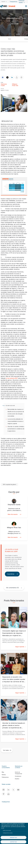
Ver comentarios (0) (12, 587)
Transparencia (13, 1)
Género (24, 18)
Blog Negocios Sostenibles (13, 18)
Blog (3, 772)
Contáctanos (18, 776)
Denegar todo (13, 837)
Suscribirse (10, 574)
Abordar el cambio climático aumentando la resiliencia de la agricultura (16, 429)
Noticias (4, 774)
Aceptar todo (13, 841)
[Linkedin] (8, 789)
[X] (13, 789)
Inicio (3, 18)
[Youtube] (18, 789)
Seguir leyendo (19, 646)
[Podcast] (3, 794)
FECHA (2, 88)
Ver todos (6, 750)
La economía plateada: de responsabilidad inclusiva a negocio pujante (15, 421)
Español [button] (3, 1)
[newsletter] (8, 794)
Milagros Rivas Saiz (15, 84)
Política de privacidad (7, 830)
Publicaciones (5, 777)
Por (2, 82)
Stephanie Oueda (4, 84)
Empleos (17, 778)
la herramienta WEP (12, 378)
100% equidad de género (9, 484)
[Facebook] (3, 789)
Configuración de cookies (8, 832)
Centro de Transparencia (18, 772)
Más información (13, 514)
